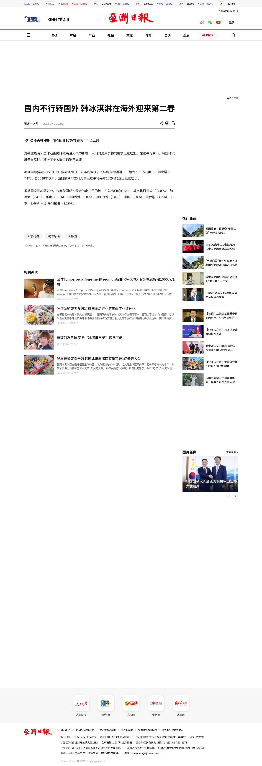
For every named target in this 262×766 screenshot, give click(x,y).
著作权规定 (127, 729)
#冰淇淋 (33, 236)
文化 (129, 35)
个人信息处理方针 (84, 729)
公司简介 (65, 729)
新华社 (106, 714)
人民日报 (81, 714)
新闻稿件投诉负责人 (172, 729)
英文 (34, 19)
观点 (186, 35)
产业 (92, 35)
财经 (73, 35)
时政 (54, 35)
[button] (229, 496)
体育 (148, 35)
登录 (231, 22)
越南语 (61, 19)
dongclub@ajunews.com (145, 753)
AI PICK (208, 35)
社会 (110, 35)
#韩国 (73, 236)
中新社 (156, 714)
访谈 (167, 35)
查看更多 (231, 452)
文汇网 (131, 714)
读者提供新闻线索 (147, 729)
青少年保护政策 (107, 729)
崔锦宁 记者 (31, 123)
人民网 (181, 714)
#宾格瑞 (54, 236)
